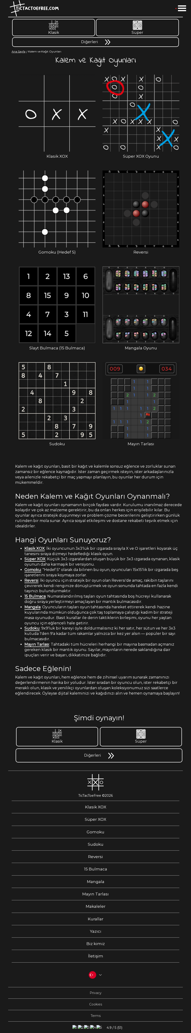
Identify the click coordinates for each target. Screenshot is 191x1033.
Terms (96, 1016)
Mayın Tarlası (36, 644)
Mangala (32, 607)
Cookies (95, 1004)
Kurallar (95, 919)
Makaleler (96, 906)
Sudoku (32, 628)
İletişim (95, 956)
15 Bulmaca (35, 596)
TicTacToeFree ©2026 (95, 795)
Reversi (31, 580)
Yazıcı (95, 931)
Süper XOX (34, 559)
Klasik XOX (34, 548)
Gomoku (32, 569)
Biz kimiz (95, 943)
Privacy (96, 993)
